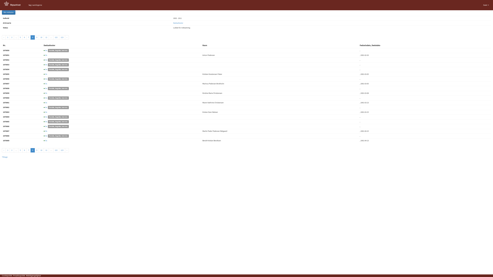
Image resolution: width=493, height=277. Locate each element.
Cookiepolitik (7, 275)
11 (46, 37)
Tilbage (5, 157)
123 (62, 37)
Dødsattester (178, 23)
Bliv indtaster (9, 12)
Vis (46, 50)
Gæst (485, 5)
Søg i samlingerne (35, 5)
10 (41, 37)
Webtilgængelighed (33, 275)
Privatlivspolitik (19, 275)
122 (56, 37)
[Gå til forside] (13, 5)
